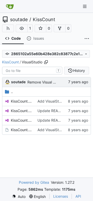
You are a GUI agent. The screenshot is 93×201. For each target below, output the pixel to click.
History (79, 70)
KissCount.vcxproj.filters (21, 120)
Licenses (60, 196)
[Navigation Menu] (85, 6)
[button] (22, 28)
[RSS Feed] (8, 28)
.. (12, 91)
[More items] (87, 38)
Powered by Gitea (34, 182)
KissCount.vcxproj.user (21, 130)
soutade (19, 19)
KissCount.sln (21, 101)
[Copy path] (46, 62)
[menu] (19, 196)
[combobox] (32, 70)
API (78, 196)
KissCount (44, 19)
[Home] (10, 6)
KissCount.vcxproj (21, 110)
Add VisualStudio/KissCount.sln (63, 101)
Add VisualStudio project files (62, 130)
